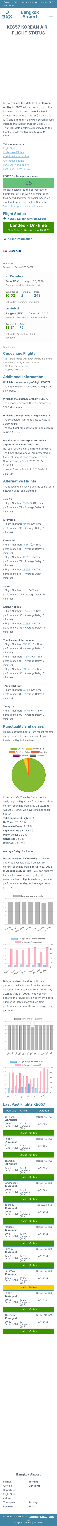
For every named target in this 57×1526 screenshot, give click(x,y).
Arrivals (7, 1485)
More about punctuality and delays (23, 206)
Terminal (34, 1481)
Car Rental (35, 1485)
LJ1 (24, 590)
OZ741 (25, 610)
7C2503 (27, 503)
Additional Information (16, 156)
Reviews (8, 1506)
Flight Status (10, 148)
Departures (9, 1490)
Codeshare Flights (13, 152)
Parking (33, 1502)
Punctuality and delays (16, 164)
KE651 (25, 544)
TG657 (26, 656)
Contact (43, 1516)
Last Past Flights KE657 (16, 168)
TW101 (26, 710)
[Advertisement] (28, 69)
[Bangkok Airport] (7, 14)
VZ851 (26, 689)
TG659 (26, 669)
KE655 (26, 557)
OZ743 (26, 623)
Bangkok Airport (30, 14)
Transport (9, 1502)
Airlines (7, 1498)
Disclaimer (33, 1516)
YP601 (26, 523)
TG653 (26, 644)
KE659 (26, 569)
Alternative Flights (13, 160)
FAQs (32, 1506)
